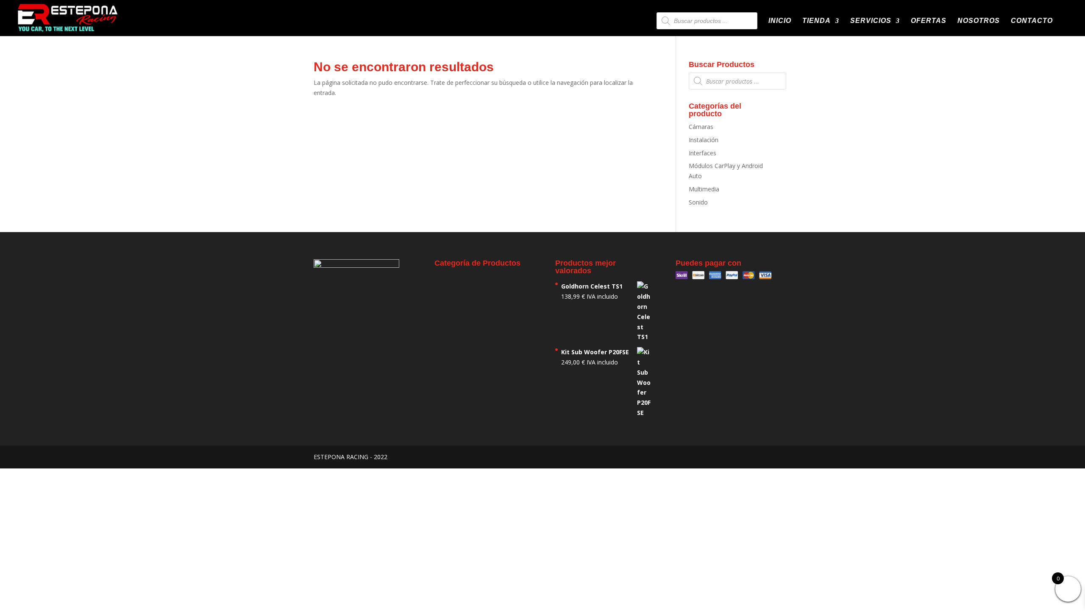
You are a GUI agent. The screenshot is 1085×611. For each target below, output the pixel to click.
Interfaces (702, 153)
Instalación (703, 140)
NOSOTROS (978, 21)
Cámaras (701, 127)
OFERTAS (928, 21)
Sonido (698, 202)
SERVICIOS (870, 21)
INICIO (779, 21)
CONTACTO (1032, 21)
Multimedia (704, 189)
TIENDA (816, 21)
